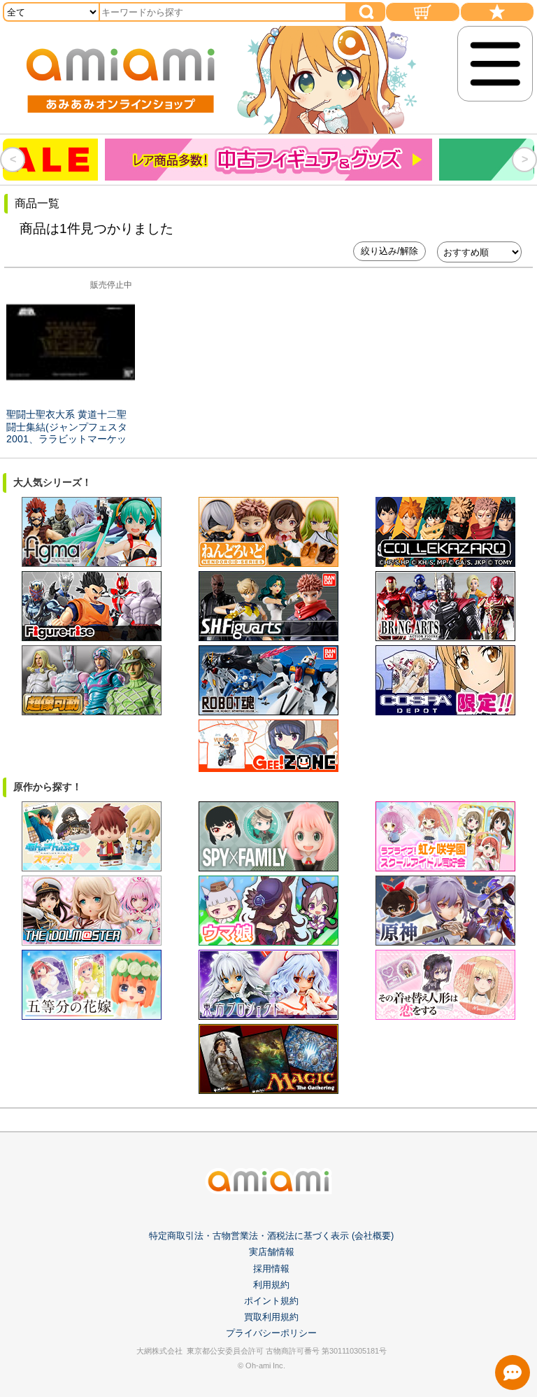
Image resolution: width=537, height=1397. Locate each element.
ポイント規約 (271, 1301)
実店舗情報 (271, 1252)
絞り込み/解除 (389, 251)
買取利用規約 (271, 1317)
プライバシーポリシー (271, 1333)
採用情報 (271, 1268)
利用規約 (271, 1284)
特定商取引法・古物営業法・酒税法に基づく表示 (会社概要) (271, 1235)
